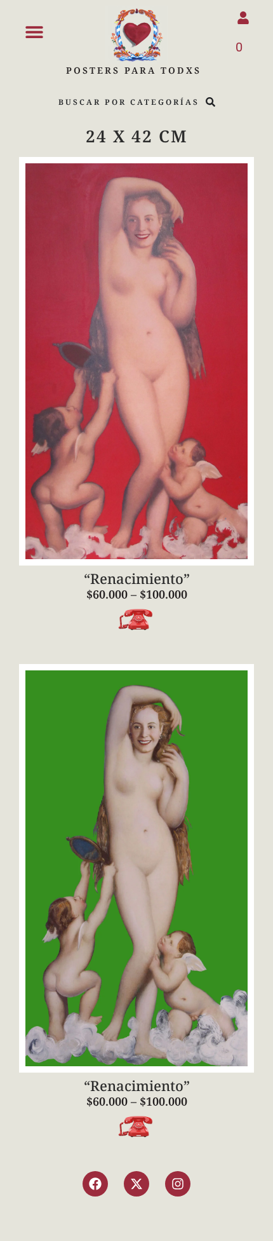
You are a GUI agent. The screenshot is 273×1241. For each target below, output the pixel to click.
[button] (34, 31)
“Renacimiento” (137, 578)
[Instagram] (177, 1184)
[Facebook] (95, 1184)
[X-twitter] (136, 1184)
